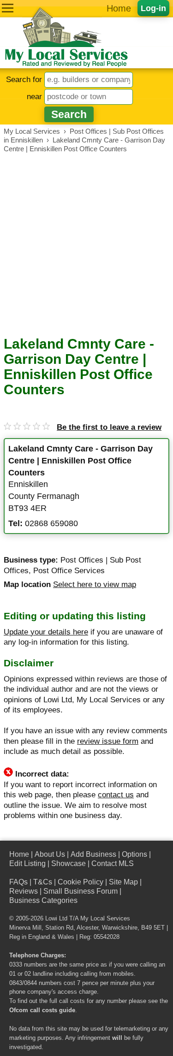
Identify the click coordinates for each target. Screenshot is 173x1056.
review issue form (107, 741)
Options (134, 854)
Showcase (68, 863)
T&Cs (42, 882)
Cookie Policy (80, 882)
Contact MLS (112, 863)
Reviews (23, 891)
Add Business (93, 854)
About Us (50, 854)
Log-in (153, 8)
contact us (116, 794)
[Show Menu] (7, 8)
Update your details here (46, 632)
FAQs (18, 882)
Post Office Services (69, 570)
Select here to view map (94, 584)
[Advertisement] (86, 244)
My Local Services (105, 918)
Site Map (123, 882)
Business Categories (43, 900)
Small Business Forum (80, 891)
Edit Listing (27, 863)
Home (119, 8)
